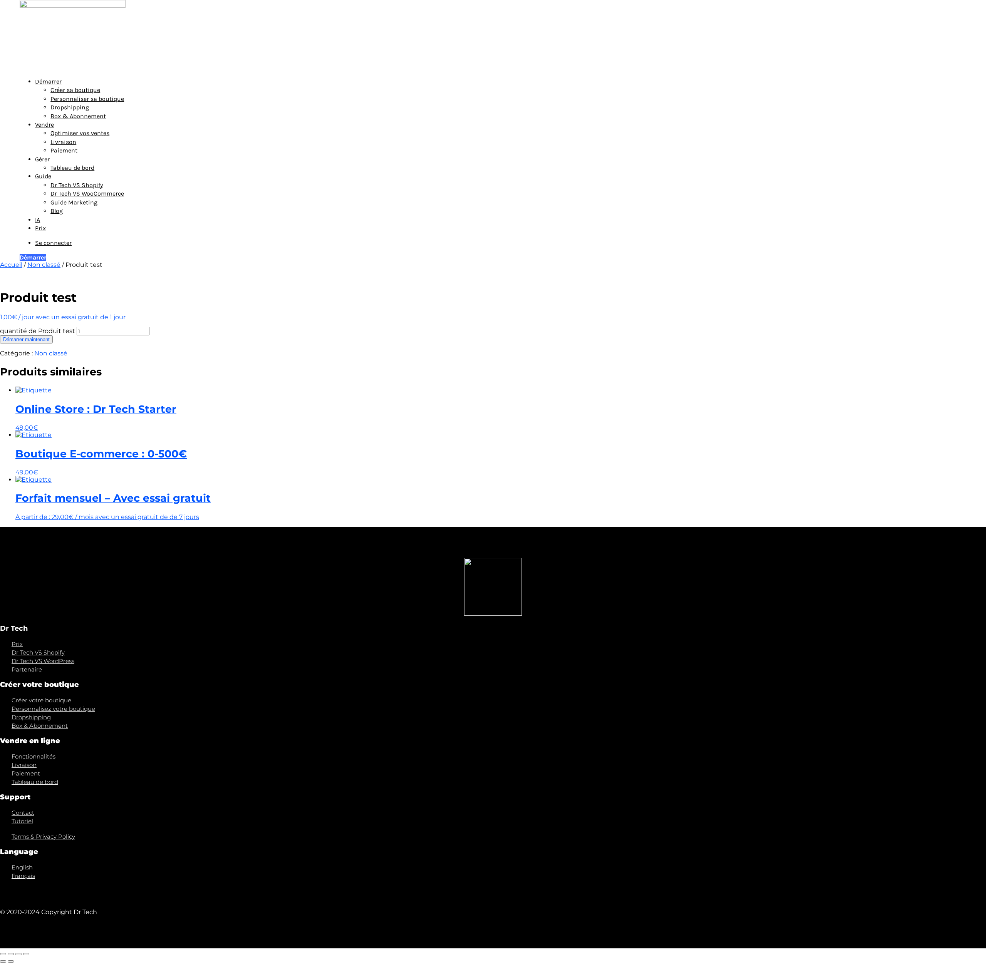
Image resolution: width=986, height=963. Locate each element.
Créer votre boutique (41, 700)
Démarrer (48, 81)
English (22, 867)
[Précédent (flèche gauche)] (3, 961)
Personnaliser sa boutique (87, 98)
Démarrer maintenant (26, 339)
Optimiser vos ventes (79, 133)
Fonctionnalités (33, 756)
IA (37, 219)
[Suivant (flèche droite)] (11, 961)
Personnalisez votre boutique (53, 708)
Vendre (44, 124)
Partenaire (27, 669)
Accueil (11, 264)
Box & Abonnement (78, 116)
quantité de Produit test (37, 331)
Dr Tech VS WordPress (43, 661)
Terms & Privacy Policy (43, 836)
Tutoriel (22, 821)
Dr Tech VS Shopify (76, 185)
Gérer (42, 159)
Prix (40, 228)
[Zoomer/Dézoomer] (26, 954)
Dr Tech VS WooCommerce (87, 193)
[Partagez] (11, 954)
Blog (56, 210)
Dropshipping (69, 107)
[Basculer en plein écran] (18, 954)
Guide (43, 176)
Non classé (43, 264)
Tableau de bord (72, 167)
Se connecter (53, 242)
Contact (23, 812)
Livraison (63, 142)
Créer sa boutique (75, 90)
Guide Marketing (73, 202)
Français (23, 875)
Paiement (63, 150)
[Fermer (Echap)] (3, 954)
